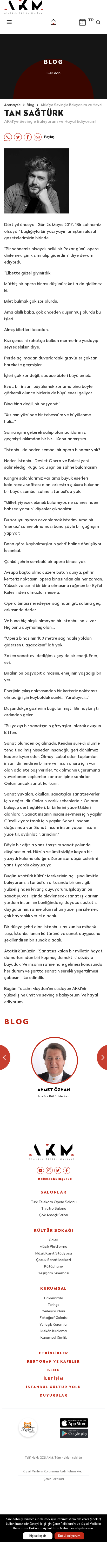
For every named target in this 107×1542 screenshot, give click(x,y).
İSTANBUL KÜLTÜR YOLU (53, 1387)
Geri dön (53, 73)
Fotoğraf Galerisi (54, 1318)
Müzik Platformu (53, 1247)
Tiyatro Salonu (53, 1208)
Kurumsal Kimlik (54, 1337)
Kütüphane (53, 1266)
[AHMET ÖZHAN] (53, 1060)
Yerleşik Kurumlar (53, 1324)
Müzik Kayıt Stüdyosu (53, 1253)
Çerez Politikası (53, 1479)
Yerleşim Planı (53, 1311)
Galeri (53, 1240)
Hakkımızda (53, 1298)
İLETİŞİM (53, 1378)
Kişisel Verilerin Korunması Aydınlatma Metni (53, 1471)
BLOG (53, 1370)
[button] (53, 22)
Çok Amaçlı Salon (53, 1215)
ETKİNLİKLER (53, 1353)
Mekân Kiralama (54, 1331)
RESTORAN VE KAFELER (53, 1361)
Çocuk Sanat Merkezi (53, 1260)
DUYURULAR (54, 1395)
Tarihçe (53, 1305)
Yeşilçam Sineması (53, 1273)
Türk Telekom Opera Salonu (54, 1202)
